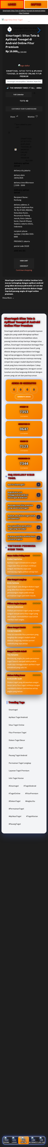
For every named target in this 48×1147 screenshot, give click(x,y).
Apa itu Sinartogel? (16, 484)
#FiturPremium (31, 793)
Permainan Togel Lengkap (20, 763)
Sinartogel (13, 709)
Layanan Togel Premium (19, 770)
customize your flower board (24, 109)
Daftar (23, 1142)
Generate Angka (24, 397)
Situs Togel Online (16, 725)
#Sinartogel (14, 786)
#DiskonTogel (14, 801)
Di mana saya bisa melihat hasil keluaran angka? (21, 537)
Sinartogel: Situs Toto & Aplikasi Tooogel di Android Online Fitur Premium (24, 12)
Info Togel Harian (16, 778)
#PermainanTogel (16, 808)
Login (14, 1142)
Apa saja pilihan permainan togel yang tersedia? (19, 527)
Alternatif (33, 1142)
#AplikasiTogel (15, 816)
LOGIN (12, 4)
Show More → (8, 298)
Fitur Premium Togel (17, 732)
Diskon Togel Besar (17, 740)
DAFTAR (36, 4)
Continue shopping (24, 270)
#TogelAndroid (30, 786)
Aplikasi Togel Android (18, 717)
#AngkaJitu (30, 801)
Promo (6, 1142)
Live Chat (41, 1142)
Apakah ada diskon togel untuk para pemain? (21, 517)
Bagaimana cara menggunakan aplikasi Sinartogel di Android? (18, 495)
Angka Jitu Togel (16, 748)
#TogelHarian (32, 816)
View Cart (24, 261)
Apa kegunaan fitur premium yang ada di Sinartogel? (20, 506)
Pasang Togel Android (18, 755)
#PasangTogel (15, 824)
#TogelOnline (14, 793)
